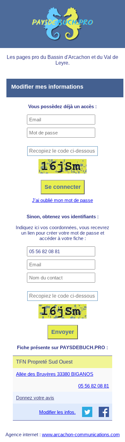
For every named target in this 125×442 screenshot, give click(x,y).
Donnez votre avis (35, 397)
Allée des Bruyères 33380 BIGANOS (54, 374)
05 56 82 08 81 (93, 386)
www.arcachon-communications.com (81, 434)
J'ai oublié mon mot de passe (62, 200)
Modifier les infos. (57, 412)
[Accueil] (62, 24)
